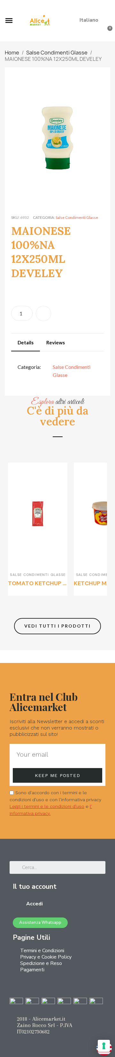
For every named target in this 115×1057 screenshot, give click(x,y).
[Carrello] (107, 32)
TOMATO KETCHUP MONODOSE (52, 583)
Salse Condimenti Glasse (77, 217)
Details (26, 342)
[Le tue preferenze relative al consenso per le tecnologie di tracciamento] (104, 1046)
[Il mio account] (97, 33)
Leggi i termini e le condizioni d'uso (47, 806)
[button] (105, 8)
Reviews (55, 342)
